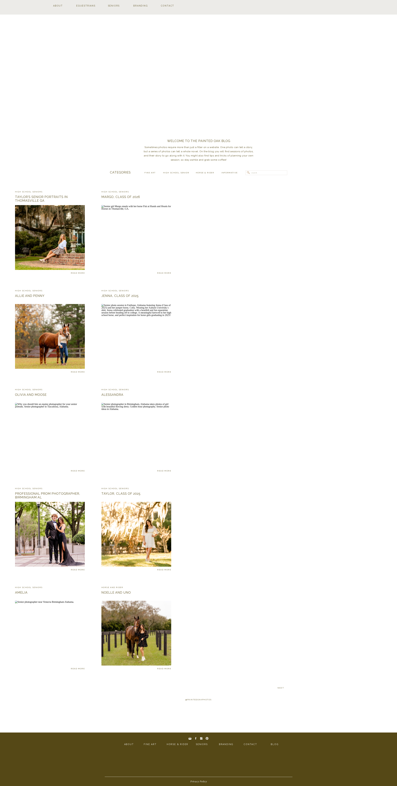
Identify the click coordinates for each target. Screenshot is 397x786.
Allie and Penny (30, 296)
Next (281, 688)
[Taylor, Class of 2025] (136, 534)
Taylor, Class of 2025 (121, 493)
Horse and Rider (112, 587)
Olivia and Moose (31, 395)
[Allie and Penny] (50, 336)
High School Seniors (29, 192)
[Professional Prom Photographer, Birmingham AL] (50, 534)
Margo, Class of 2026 (120, 197)
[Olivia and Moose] (50, 435)
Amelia (21, 592)
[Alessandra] (136, 435)
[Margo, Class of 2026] (136, 237)
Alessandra (112, 395)
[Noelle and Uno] (136, 633)
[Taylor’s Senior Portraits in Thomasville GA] (50, 237)
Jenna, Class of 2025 (120, 296)
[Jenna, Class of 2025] (136, 336)
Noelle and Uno (116, 592)
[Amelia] (50, 633)
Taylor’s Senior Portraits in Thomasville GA (41, 198)
